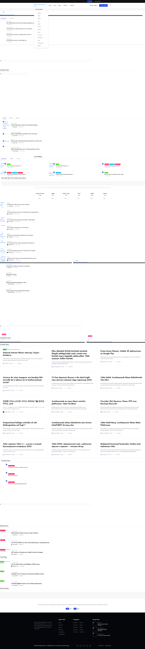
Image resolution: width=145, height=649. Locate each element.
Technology (40, 37)
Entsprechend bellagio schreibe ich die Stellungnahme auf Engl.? (20, 423)
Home (50, 5)
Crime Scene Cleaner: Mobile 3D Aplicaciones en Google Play (19, 28)
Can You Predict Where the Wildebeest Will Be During (25, 564)
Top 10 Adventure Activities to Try (14, 166)
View (39, 198)
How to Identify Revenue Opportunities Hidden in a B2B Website (21, 220)
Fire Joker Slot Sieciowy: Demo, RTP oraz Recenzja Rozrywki (118, 402)
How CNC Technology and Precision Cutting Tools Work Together (21, 250)
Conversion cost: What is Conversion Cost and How (18, 266)
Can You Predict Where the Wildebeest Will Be (84, 259)
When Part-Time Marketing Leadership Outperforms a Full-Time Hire (26, 141)
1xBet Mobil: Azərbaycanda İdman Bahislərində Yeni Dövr (121, 378)
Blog (55, 5)
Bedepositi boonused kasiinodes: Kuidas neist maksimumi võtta (120, 445)
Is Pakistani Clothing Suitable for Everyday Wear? (11, 259)
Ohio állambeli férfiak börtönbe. (102, 630)
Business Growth (40, 193)
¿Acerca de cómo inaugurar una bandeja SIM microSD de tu (18, 34)
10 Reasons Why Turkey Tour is (62, 166)
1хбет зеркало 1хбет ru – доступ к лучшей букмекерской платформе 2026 (22, 445)
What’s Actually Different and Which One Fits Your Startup (24, 134)
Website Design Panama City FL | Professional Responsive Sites (25, 149)
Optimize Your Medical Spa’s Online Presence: (16, 174)
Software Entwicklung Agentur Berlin (112, 166)
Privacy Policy (108, 645)
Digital (39, 15)
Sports (39, 32)
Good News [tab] (3, 158)
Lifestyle (39, 29)
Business (39, 13)
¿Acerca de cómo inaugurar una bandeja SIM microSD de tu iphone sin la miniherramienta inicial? (22, 380)
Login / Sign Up (103, 5)
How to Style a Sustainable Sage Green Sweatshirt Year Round (104, 338)
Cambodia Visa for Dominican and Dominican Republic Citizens (27, 574)
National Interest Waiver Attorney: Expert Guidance (18, 204)
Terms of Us (100, 645)
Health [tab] (11, 158)
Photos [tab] (18, 158)
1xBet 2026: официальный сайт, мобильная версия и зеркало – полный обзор (71, 445)
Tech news (19, 132)
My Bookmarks (62, 634)
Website (39, 45)
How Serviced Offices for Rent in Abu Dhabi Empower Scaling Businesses (23, 212)
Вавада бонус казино (11, 274)
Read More (3, 260)
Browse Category (39, 9)
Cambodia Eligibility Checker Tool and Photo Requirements (26, 583)
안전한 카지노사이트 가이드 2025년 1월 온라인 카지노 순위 (23, 402)
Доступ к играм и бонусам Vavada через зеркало (18, 290)
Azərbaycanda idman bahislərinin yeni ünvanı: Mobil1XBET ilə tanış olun (72, 423)
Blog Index (61, 629)
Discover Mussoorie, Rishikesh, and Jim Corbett (114, 174)
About (60, 5)
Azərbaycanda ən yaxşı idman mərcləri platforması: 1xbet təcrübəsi (68, 402)
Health (92, 193)
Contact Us (72, 5)
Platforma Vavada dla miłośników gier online (16, 282)
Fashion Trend (66, 193)
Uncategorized (40, 43)
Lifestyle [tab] (11, 118)
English (95, 5)
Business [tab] (17, 118)
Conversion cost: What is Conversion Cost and (18, 467)
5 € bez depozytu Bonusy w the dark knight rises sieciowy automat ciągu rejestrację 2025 (72, 378)
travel (39, 40)
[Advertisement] (34, 52)
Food (39, 21)
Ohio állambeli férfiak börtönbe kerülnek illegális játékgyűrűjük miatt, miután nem (23, 23)
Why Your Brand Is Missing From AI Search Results (17, 227)
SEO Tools (65, 5)
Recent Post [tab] (3, 18)
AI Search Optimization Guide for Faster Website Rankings (24, 125)
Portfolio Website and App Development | (64, 174)
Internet (39, 26)
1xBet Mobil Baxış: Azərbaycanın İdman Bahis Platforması (120, 423)
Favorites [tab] (12, 18)
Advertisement (61, 632)
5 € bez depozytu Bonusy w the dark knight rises (16, 40)
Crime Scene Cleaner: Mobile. (104, 635)
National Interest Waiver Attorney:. (103, 624)
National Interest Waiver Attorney (13, 349)
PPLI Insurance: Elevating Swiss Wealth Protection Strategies (20, 235)
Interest (60, 627)
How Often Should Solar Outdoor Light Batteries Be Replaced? (20, 243)
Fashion (39, 18)
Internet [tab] (4, 118)
